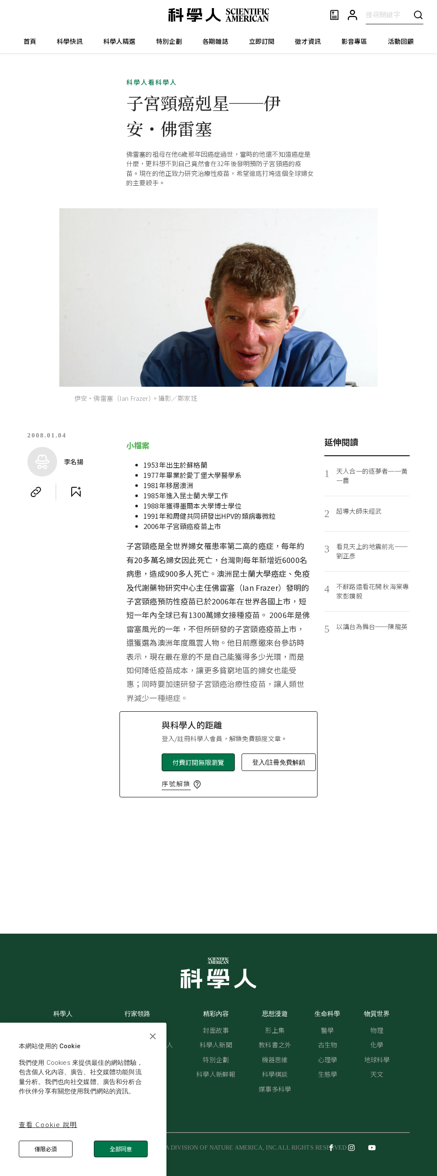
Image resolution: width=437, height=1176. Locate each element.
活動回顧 (401, 41)
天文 (376, 1074)
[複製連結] (35, 491)
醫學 (327, 1030)
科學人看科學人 (151, 82)
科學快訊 (70, 41)
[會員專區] (352, 15)
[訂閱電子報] (334, 15)
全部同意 (121, 1149)
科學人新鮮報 (215, 1074)
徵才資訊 (308, 41)
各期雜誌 (215, 41)
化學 (376, 1044)
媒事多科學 (275, 1088)
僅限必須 (46, 1149)
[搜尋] (418, 14)
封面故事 (216, 1030)
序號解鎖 (176, 783)
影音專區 (354, 41)
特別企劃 (169, 41)
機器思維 (275, 1059)
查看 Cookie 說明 (48, 1124)
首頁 (29, 41)
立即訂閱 (262, 41)
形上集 (274, 1030)
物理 (376, 1030)
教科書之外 (275, 1044)
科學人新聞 (216, 1044)
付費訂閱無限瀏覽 (198, 762)
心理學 (327, 1059)
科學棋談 (275, 1074)
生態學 (327, 1074)
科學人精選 (119, 41)
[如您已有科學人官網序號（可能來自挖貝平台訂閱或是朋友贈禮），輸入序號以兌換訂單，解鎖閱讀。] (197, 784)
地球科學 (377, 1059)
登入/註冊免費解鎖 (278, 762)
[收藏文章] (75, 491)
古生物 (327, 1044)
